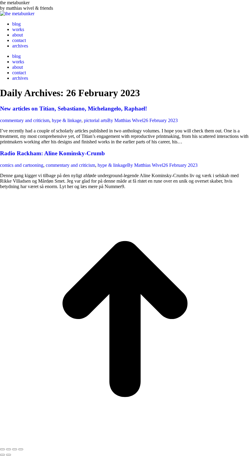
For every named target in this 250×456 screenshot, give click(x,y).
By (125, 120)
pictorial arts (95, 120)
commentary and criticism (24, 120)
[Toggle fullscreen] (14, 449)
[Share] (8, 449)
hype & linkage (66, 120)
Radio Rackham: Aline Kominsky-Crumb (52, 153)
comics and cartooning (21, 165)
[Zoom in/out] (20, 449)
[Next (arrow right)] (8, 455)
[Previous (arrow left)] (2, 455)
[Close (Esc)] (2, 449)
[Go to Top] (125, 442)
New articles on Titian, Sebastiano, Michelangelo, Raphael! (73, 108)
